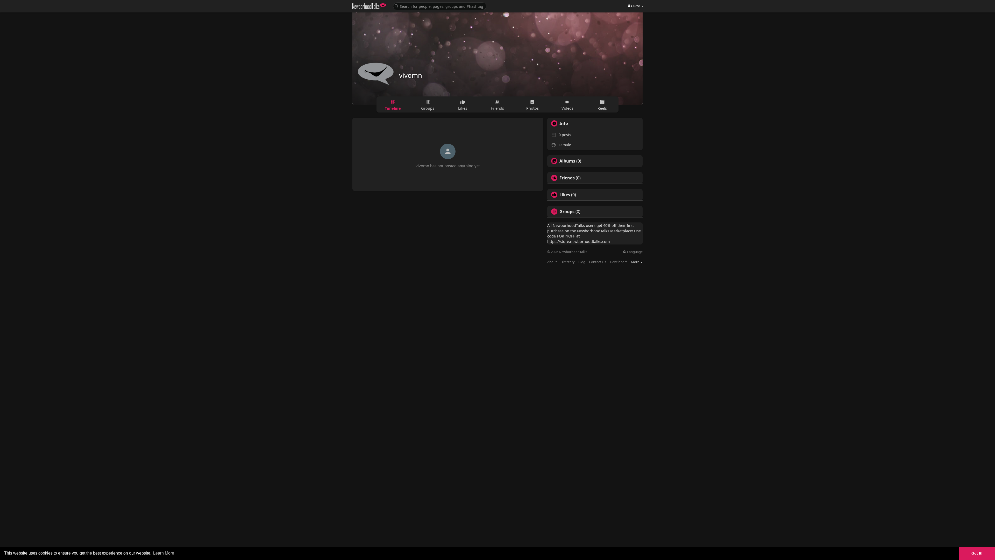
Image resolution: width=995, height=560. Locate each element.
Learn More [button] (163, 553)
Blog (581, 262)
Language (634, 252)
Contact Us (597, 262)
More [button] (635, 262)
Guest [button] (635, 5)
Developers (618, 262)
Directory (567, 262)
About (552, 262)
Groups (566, 211)
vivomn (410, 75)
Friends (567, 178)
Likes (564, 195)
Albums (567, 161)
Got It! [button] (977, 553)
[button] (439, 6)
